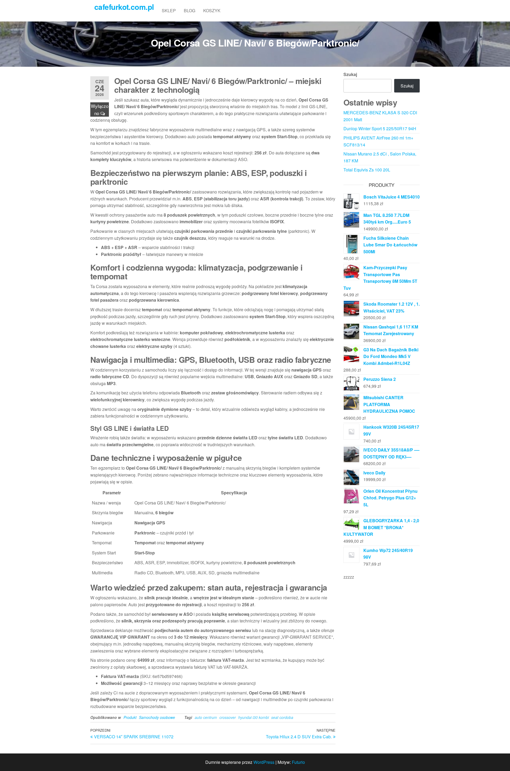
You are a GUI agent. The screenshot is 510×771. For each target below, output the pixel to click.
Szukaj (350, 74)
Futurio (298, 762)
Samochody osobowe (157, 717)
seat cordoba (282, 717)
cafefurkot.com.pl (124, 6)
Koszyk (211, 10)
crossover (227, 717)
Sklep (169, 10)
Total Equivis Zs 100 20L (366, 170)
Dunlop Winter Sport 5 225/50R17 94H (379, 128)
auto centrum (206, 717)
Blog (189, 10)
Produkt (130, 717)
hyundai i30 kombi (253, 717)
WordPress (263, 762)
